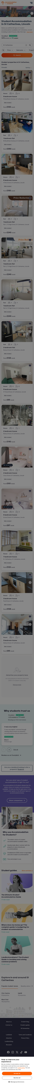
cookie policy (21, 1067)
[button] (17, 1082)
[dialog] (17, 1071)
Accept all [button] (17, 1073)
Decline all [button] (17, 1077)
